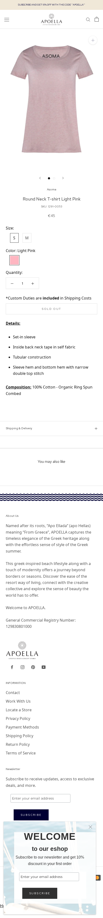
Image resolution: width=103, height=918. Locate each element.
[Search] (88, 19)
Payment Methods (22, 727)
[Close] (90, 827)
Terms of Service (21, 753)
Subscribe (39, 893)
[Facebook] (12, 667)
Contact (13, 692)
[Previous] (40, 178)
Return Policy (18, 744)
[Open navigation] (6, 19)
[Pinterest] (33, 667)
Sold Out (51, 309)
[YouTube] (44, 667)
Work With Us (18, 701)
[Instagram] (22, 667)
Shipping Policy (19, 735)
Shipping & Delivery (19, 428)
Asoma (51, 189)
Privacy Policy (18, 718)
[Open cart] (97, 19)
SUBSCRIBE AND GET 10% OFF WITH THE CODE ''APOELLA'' (51, 4)
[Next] (63, 178)
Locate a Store (19, 709)
